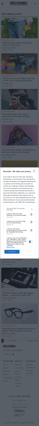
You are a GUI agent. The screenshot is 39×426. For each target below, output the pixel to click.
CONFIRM (12, 251)
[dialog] (19, 213)
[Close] (35, 172)
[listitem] (19, 209)
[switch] (30, 214)
